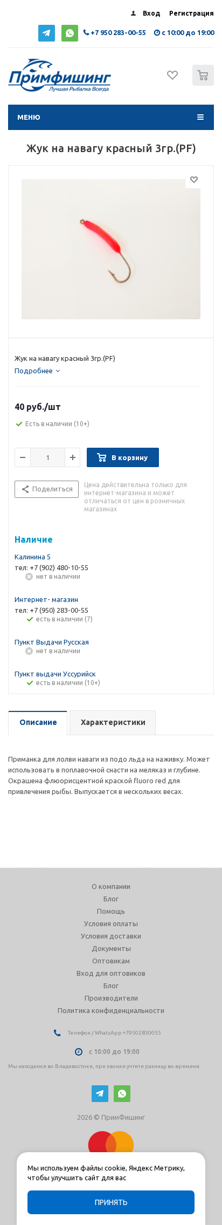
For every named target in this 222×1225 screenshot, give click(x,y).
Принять (111, 1202)
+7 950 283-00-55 (118, 32)
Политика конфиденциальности (111, 1010)
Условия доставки (111, 936)
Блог (111, 898)
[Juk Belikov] (111, 249)
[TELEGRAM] (46, 33)
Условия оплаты (111, 923)
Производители (111, 998)
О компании (111, 886)
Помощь (111, 911)
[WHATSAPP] (69, 33)
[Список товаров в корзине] (204, 83)
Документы (111, 948)
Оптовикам (111, 960)
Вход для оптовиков (111, 973)
